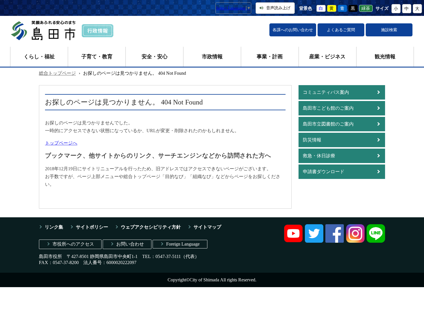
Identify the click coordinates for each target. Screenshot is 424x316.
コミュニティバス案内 (326, 92)
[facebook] (334, 241)
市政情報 (212, 56)
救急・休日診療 (319, 155)
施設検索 (389, 30)
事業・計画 (270, 56)
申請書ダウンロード (323, 171)
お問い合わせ (130, 244)
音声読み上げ (278, 8)
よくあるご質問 (341, 30)
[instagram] (355, 241)
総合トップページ (57, 73)
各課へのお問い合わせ (293, 30)
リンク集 (54, 227)
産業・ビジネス (327, 56)
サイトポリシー (92, 227)
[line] (376, 241)
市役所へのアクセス (73, 244)
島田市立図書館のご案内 (328, 123)
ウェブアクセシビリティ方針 (151, 227)
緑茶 (365, 8)
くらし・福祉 (39, 56)
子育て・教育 (96, 56)
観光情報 (385, 56)
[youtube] (293, 241)
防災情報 (312, 139)
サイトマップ (207, 227)
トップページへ (61, 143)
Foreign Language (183, 244)
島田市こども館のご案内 (328, 108)
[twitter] (314, 241)
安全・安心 (155, 56)
